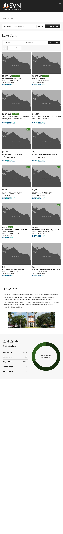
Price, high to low (13, 48)
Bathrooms (7, 42)
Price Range (29, 42)
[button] (46, 356)
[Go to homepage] (13, 6)
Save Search (53, 42)
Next (56, 283)
